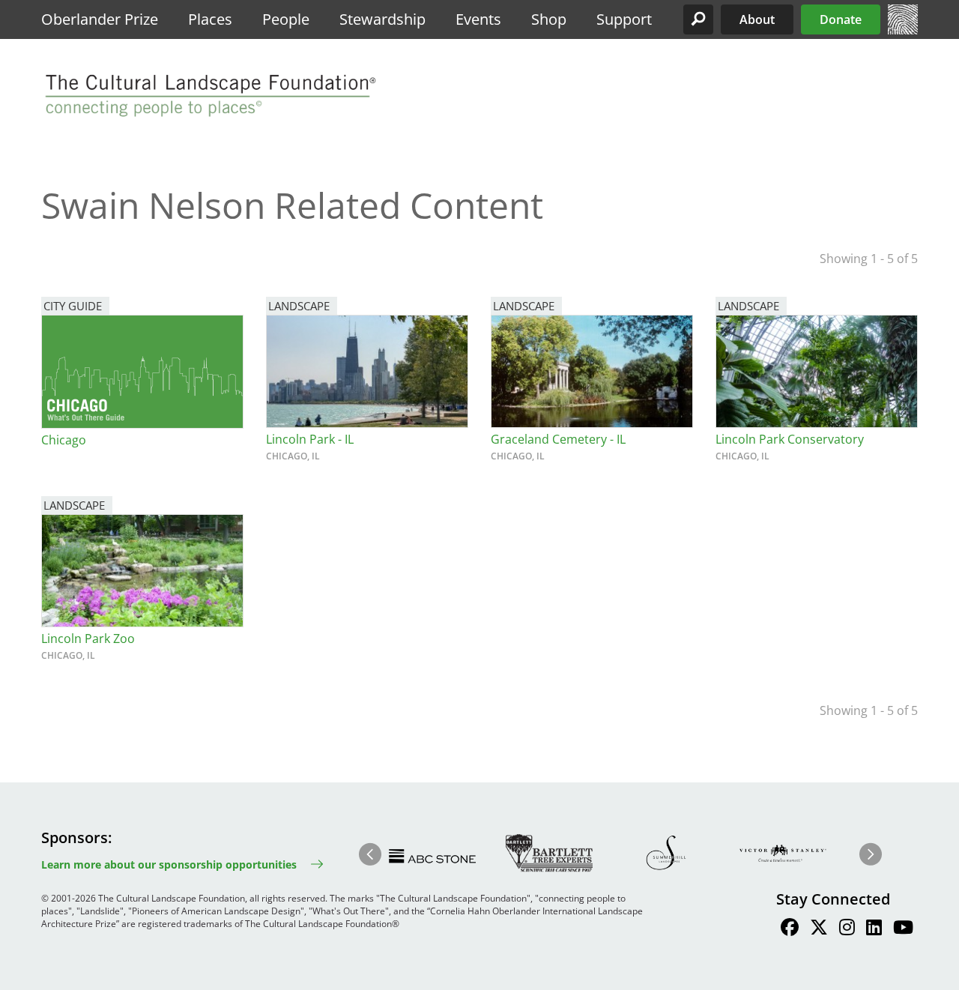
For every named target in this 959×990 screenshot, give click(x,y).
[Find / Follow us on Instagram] (847, 929)
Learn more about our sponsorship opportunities (169, 864)
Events (478, 19)
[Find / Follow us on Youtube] (903, 929)
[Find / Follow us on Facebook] (790, 929)
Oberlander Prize (99, 19)
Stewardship (382, 19)
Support (624, 19)
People (285, 19)
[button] (698, 19)
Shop (548, 19)
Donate (841, 19)
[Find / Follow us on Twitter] (819, 929)
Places (210, 19)
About (757, 19)
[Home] (903, 30)
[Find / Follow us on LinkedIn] (874, 929)
